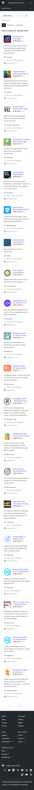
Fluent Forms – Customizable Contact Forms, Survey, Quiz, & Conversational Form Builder (21, 208)
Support (4, 735)
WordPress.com (8, 748)
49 (19, 706)
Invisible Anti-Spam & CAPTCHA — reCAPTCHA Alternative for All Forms (20, 671)
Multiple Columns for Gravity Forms (19, 334)
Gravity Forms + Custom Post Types (20, 108)
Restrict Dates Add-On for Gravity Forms (21, 571)
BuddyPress (7, 757)
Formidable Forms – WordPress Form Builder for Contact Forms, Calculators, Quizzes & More (20, 400)
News (4, 719)
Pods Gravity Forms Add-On (18, 271)
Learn (4, 732)
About (4, 716)
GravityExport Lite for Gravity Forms (20, 302)
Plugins (20, 723)
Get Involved (22, 732)
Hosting (4, 723)
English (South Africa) (13, 766)
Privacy (4, 726)
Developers (5, 738)
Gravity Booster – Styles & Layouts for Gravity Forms (20, 73)
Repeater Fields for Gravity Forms (19, 367)
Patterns (21, 726)
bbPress (5, 754)
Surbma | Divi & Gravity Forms (18, 241)
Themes (20, 719)
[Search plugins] (26, 15)
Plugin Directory (6, 8)
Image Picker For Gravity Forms (19, 538)
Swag (20, 742)
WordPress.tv (7, 742)
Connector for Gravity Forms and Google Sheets (21, 141)
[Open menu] (31, 2)
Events (20, 735)
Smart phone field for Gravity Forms (20, 638)
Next (24, 706)
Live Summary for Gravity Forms (19, 470)
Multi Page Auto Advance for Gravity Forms (20, 503)
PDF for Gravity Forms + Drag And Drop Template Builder (21, 603)
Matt (4, 751)
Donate (21, 738)
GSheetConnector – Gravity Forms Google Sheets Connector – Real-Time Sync (21, 435)
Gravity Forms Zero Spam (18, 38)
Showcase (21, 716)
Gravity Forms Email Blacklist (18, 173)
